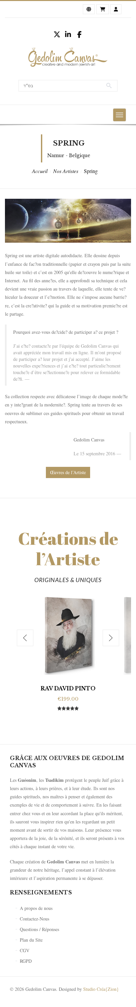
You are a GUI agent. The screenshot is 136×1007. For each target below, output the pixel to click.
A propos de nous (36, 908)
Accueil (40, 170)
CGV (24, 950)
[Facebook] (79, 34)
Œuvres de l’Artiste (68, 472)
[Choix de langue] (89, 9)
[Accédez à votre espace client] (115, 9)
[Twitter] (57, 34)
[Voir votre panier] (102, 9)
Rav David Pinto (68, 688)
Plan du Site (31, 940)
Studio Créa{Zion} (101, 989)
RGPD (26, 961)
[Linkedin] (68, 34)
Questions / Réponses (39, 929)
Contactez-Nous (34, 919)
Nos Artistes (65, 170)
